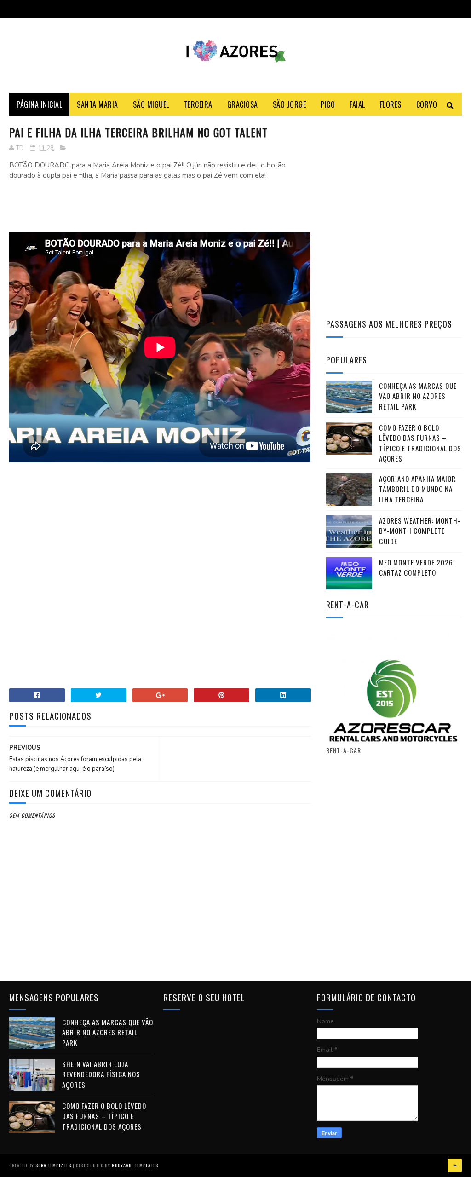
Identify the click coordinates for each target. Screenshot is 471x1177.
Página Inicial (39, 104)
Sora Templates (53, 1165)
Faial (357, 104)
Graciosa (242, 104)
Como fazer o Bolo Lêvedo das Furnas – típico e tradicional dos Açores (420, 443)
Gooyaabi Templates (135, 1165)
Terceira (198, 104)
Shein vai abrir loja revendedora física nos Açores (101, 1074)
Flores (391, 104)
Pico (328, 104)
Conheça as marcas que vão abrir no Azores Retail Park (418, 396)
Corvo (426, 104)
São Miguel (151, 104)
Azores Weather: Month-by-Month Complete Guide (419, 530)
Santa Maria (97, 104)
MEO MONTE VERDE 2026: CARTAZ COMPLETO (417, 567)
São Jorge (289, 104)
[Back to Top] (455, 1165)
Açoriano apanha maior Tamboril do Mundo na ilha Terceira (417, 488)
